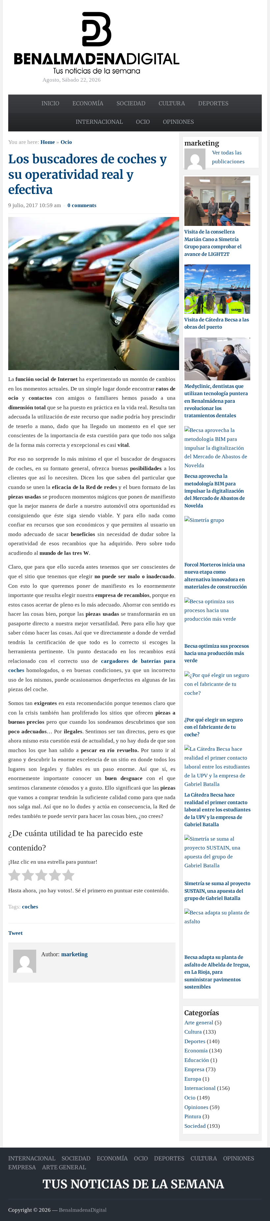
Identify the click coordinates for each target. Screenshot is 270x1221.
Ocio (143, 121)
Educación (196, 1060)
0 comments (82, 205)
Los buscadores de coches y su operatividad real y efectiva (87, 175)
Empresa (194, 1069)
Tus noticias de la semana (133, 1184)
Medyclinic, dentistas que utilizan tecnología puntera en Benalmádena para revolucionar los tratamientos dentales (216, 401)
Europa (192, 1079)
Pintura (192, 1116)
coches (30, 907)
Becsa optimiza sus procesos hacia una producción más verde (216, 653)
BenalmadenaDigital (83, 1210)
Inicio (50, 103)
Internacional (99, 121)
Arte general (198, 1022)
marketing (74, 954)
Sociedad (131, 103)
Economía (87, 103)
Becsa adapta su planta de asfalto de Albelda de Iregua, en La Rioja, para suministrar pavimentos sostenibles (217, 972)
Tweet (15, 933)
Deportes (213, 103)
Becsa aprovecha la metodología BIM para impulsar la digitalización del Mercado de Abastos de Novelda (214, 491)
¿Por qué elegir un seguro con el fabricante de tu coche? (213, 727)
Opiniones (178, 121)
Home (47, 142)
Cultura (172, 103)
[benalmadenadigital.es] (96, 42)
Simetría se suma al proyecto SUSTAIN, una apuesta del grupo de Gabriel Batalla (217, 891)
